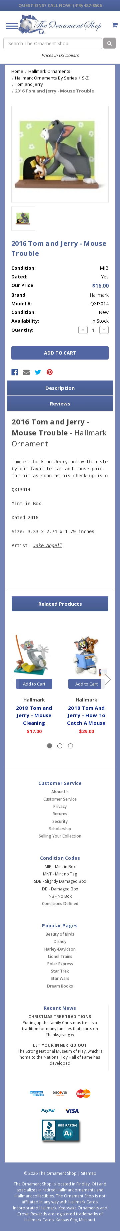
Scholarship (60, 829)
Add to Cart (34, 684)
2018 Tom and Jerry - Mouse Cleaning (34, 715)
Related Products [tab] (60, 603)
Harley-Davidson (60, 949)
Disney (60, 941)
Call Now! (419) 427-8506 (60, 5)
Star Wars (60, 978)
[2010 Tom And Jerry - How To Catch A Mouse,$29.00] (86, 655)
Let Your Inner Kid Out (60, 1045)
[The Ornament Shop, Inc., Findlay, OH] (60, 1131)
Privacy (60, 806)
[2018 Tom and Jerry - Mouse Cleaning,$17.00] (34, 655)
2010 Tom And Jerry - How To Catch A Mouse (86, 715)
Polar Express (60, 964)
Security (60, 821)
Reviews (60, 403)
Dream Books (60, 986)
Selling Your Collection (60, 836)
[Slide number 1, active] (49, 745)
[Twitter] (38, 372)
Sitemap (88, 1173)
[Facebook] (14, 372)
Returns (60, 814)
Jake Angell (47, 545)
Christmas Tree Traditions (59, 1016)
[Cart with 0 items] (115, 24)
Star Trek (60, 971)
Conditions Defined (60, 903)
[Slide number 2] (59, 745)
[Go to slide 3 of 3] (13, 679)
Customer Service (60, 799)
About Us (60, 792)
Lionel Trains (60, 956)
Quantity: (22, 330)
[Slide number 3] (70, 745)
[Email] (26, 372)
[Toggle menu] (9, 26)
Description (60, 388)
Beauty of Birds (60, 934)
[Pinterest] (49, 372)
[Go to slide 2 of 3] (107, 679)
